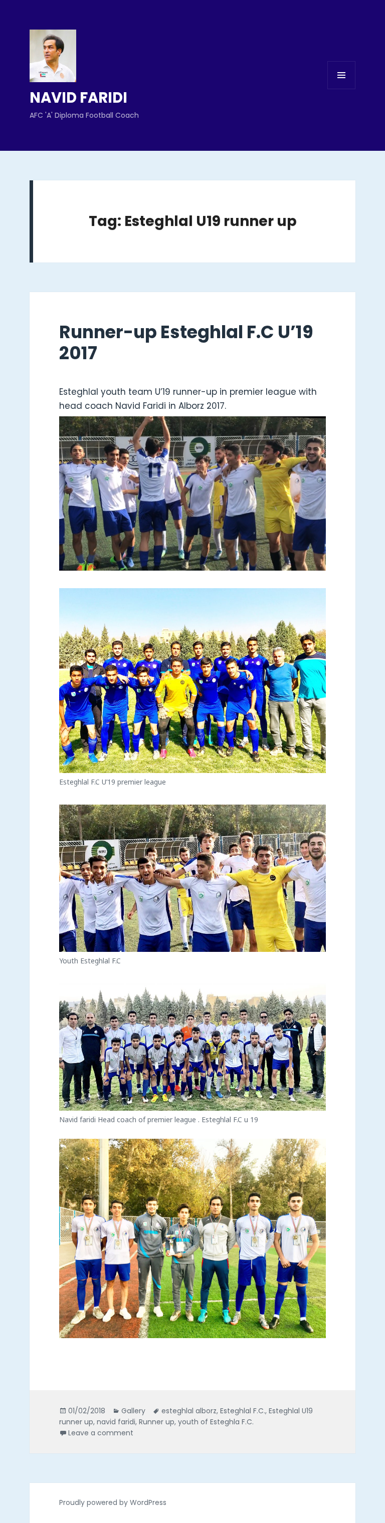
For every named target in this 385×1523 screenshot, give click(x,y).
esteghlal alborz (189, 1411)
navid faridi (116, 1422)
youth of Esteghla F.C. (216, 1422)
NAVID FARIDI (78, 98)
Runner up (156, 1422)
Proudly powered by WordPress (112, 1502)
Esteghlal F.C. (242, 1411)
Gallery (133, 1411)
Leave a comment (100, 1433)
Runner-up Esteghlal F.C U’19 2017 (186, 342)
